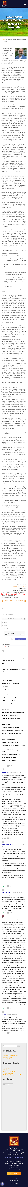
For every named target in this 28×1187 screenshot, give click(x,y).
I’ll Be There (6, 1070)
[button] (25, 4)
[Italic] (5, 619)
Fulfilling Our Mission (8, 1073)
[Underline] (6, 619)
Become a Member (7, 1057)
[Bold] (3, 619)
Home (4, 39)
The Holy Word (6, 1068)
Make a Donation (7, 1058)
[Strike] (8, 619)
